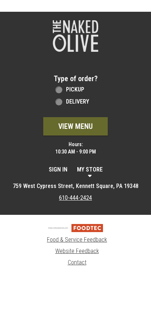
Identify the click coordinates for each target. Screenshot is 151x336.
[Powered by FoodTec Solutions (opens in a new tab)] (75, 227)
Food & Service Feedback (77, 239)
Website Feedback (77, 251)
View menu (75, 126)
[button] (75, 36)
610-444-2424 (75, 197)
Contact (77, 262)
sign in (58, 169)
